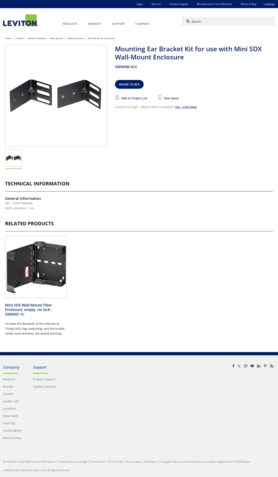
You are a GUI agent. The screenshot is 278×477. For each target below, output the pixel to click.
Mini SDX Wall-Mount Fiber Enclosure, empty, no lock (28, 310)
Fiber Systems (56, 38)
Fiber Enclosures (76, 38)
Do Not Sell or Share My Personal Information (29, 461)
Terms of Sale (115, 461)
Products (19, 38)
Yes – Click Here (186, 107)
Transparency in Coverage (72, 461)
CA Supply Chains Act (171, 461)
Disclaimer (150, 461)
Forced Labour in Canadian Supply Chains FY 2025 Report (217, 461)
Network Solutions (37, 38)
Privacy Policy (133, 461)
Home (8, 38)
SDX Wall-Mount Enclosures (101, 38)
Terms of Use (97, 461)
